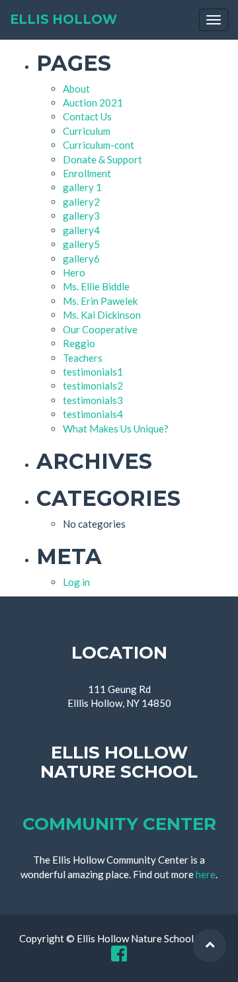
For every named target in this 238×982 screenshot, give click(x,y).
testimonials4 (93, 414)
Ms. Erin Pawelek (100, 301)
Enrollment (87, 173)
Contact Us (87, 116)
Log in (76, 582)
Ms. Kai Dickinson (102, 315)
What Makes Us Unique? (116, 428)
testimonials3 (93, 400)
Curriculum (86, 131)
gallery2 (81, 202)
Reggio (79, 343)
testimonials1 (93, 372)
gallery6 (81, 259)
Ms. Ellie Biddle (96, 286)
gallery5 (81, 244)
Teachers (82, 358)
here (206, 874)
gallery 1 (82, 187)
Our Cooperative (100, 329)
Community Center (119, 824)
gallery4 (81, 230)
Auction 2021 (93, 102)
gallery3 (81, 216)
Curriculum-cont (98, 145)
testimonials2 (93, 385)
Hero (74, 272)
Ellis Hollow (63, 19)
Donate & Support (102, 159)
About (76, 89)
